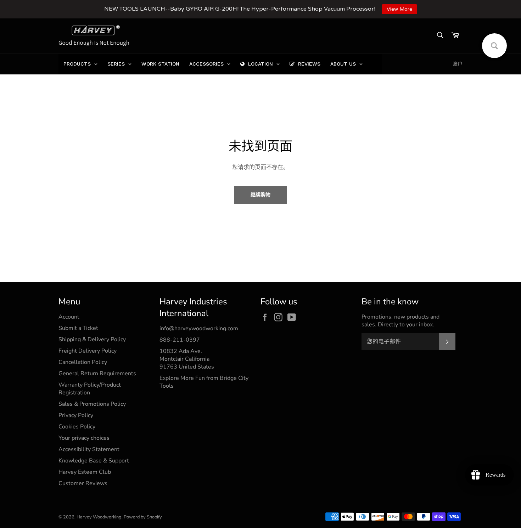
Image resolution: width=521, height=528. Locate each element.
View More (399, 9)
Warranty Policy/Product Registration (89, 389)
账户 (458, 64)
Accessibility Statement (88, 449)
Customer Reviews (82, 483)
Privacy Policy (75, 415)
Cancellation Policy (82, 362)
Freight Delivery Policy (87, 351)
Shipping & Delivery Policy (92, 339)
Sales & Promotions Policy (92, 404)
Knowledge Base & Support (93, 461)
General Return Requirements (97, 373)
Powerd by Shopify (143, 517)
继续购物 (260, 194)
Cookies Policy (76, 427)
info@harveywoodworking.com (198, 328)
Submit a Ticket (78, 328)
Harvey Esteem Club (84, 472)
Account (68, 317)
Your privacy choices (84, 438)
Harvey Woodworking (99, 517)
